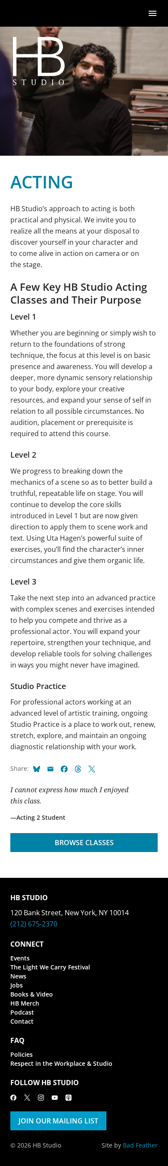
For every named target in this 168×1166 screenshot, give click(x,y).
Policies (21, 1054)
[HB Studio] (19, 13)
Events (20, 958)
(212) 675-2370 (33, 924)
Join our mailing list (58, 1121)
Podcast (22, 1012)
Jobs (16, 985)
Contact (22, 1021)
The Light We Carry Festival (50, 967)
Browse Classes (84, 842)
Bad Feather (140, 1145)
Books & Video (31, 994)
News (18, 976)
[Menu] (152, 12)
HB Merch (24, 1003)
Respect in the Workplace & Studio (61, 1063)
